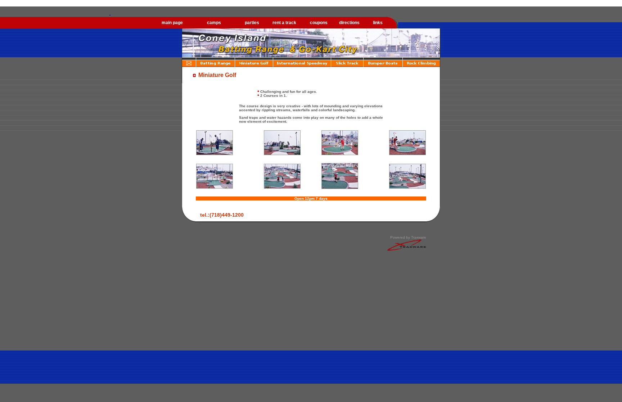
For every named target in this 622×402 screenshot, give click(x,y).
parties (252, 22)
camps (214, 22)
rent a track (284, 22)
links (378, 22)
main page (172, 22)
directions (349, 22)
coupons (319, 22)
